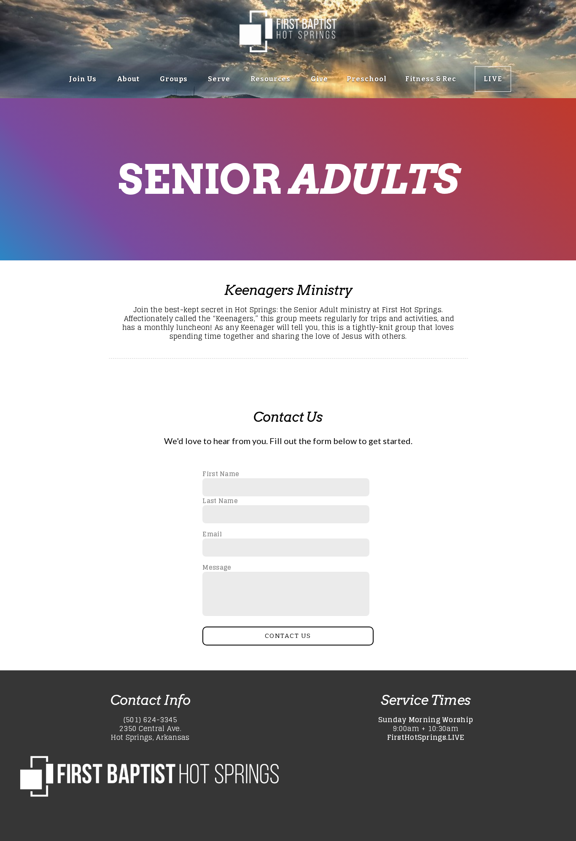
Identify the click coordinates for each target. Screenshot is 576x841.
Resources (271, 79)
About (129, 79)
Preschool (367, 79)
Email (212, 534)
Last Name (220, 500)
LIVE (493, 79)
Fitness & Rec (430, 79)
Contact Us (288, 636)
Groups (174, 79)
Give (319, 79)
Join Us (83, 79)
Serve (220, 79)
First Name (220, 473)
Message (216, 567)
